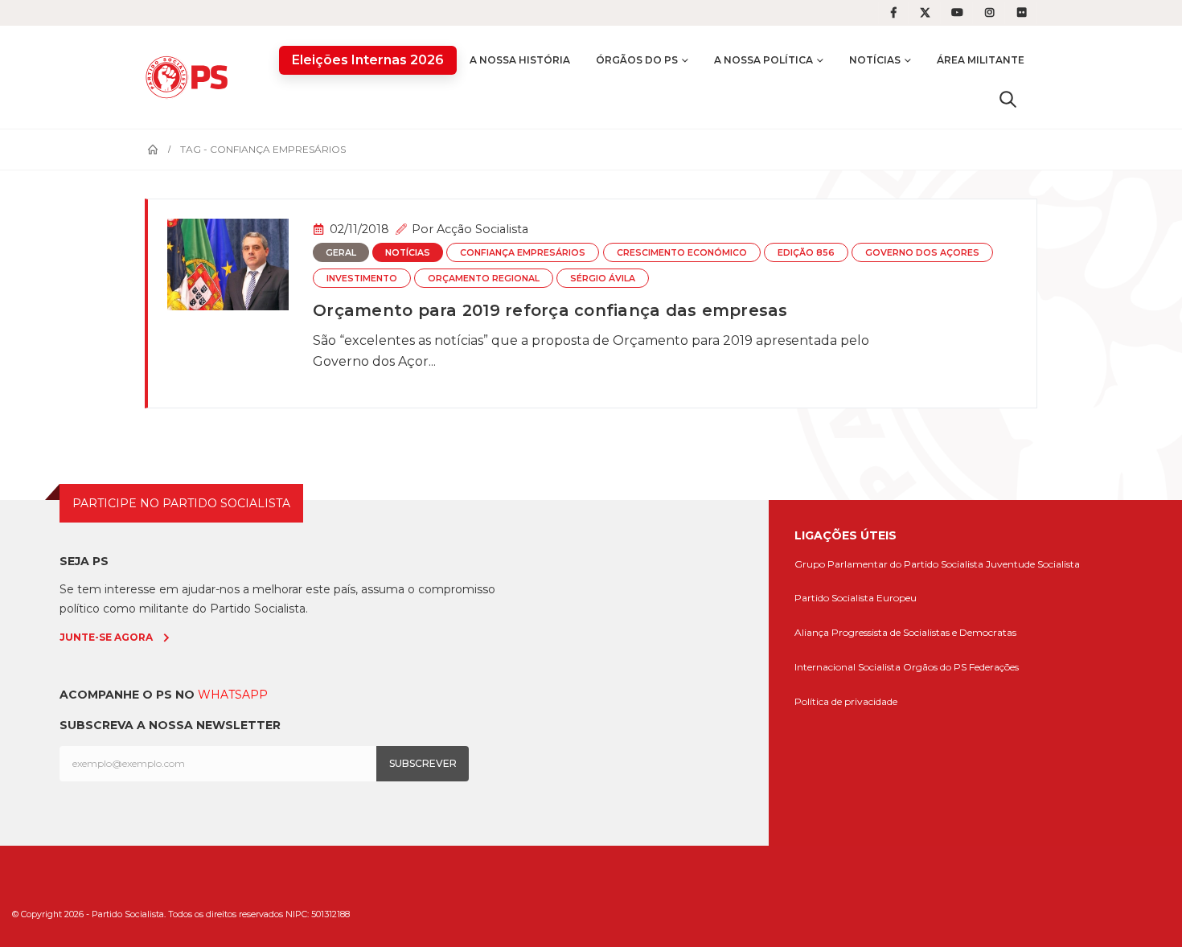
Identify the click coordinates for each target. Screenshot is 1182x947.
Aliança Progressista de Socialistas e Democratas (905, 632)
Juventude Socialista (1033, 564)
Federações (994, 667)
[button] (1007, 99)
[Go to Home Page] (153, 149)
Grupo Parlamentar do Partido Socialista (888, 564)
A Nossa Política (763, 60)
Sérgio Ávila (602, 278)
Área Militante (980, 60)
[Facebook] (893, 13)
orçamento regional (484, 278)
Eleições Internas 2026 (368, 60)
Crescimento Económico (682, 253)
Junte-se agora (106, 637)
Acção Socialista (482, 229)
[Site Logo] (190, 77)
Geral (341, 253)
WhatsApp (233, 694)
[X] (925, 13)
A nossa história (520, 60)
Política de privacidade (845, 701)
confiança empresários (522, 253)
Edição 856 (806, 253)
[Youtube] (957, 13)
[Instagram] (990, 13)
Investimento (361, 278)
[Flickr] (1022, 13)
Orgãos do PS (935, 667)
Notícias (875, 60)
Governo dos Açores (922, 253)
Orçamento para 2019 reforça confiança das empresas (550, 310)
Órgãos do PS (637, 60)
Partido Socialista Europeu (855, 598)
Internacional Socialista (847, 667)
